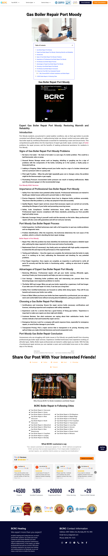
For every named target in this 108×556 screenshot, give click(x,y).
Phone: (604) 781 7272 (67, 538)
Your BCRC (14, 2)
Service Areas (45, 2)
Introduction (40, 54)
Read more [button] (17, 478)
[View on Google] (15, 467)
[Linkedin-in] (82, 543)
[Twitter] (66, 543)
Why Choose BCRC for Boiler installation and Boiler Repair (54, 73)
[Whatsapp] (62, 543)
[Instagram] (70, 543)
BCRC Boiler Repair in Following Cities (47, 76)
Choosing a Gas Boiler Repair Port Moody (47, 66)
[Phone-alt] (78, 543)
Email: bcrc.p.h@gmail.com (69, 535)
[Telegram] (74, 543)
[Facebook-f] (86, 543)
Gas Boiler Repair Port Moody (44, 50)
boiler (87, 143)
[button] (72, 45)
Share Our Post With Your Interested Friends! (48, 71)
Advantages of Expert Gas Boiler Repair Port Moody (50, 64)
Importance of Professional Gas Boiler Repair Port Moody (51, 59)
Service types (29, 2)
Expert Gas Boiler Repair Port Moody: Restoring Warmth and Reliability (55, 52)
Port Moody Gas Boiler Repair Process (46, 61)
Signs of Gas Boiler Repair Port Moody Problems (49, 57)
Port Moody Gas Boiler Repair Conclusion (47, 68)
